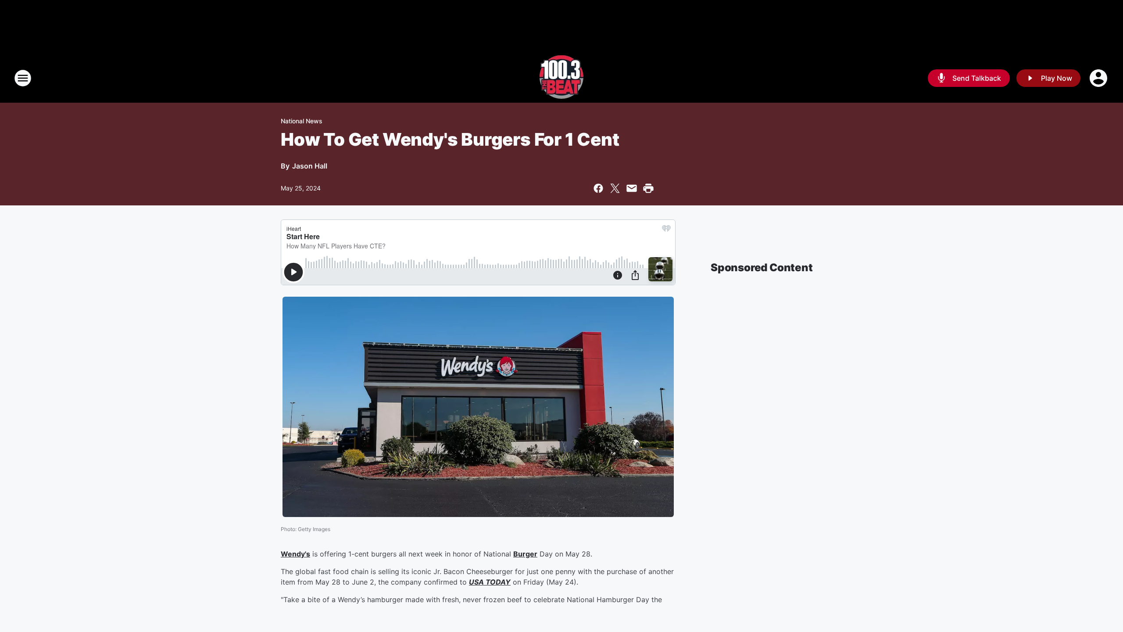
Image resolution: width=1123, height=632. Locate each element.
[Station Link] (561, 78)
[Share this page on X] (615, 188)
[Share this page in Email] (632, 188)
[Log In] (1099, 78)
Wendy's (295, 553)
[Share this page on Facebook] (598, 188)
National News (301, 121)
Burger (525, 553)
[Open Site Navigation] (23, 78)
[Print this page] (648, 188)
